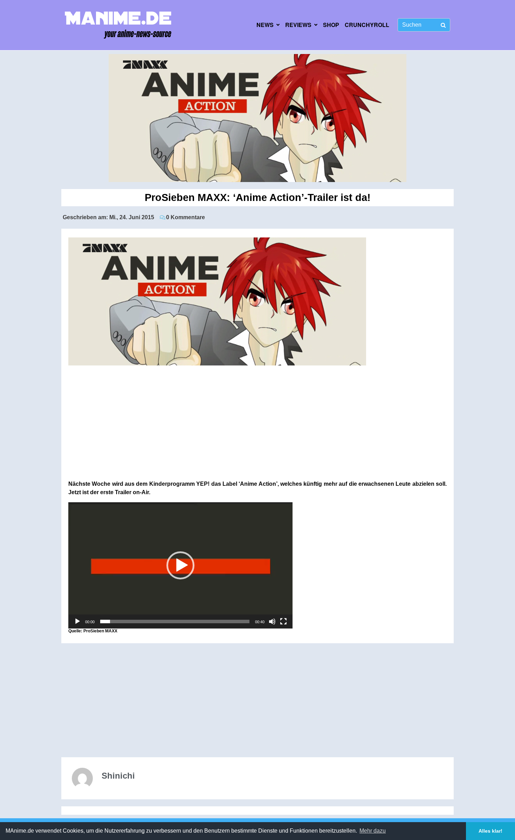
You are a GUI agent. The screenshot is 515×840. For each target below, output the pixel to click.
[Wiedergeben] (77, 621)
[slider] (174, 621)
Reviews (298, 25)
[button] (180, 565)
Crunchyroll (367, 25)
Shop (331, 25)
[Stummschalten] (272, 621)
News (265, 25)
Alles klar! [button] (490, 831)
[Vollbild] (283, 621)
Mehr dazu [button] (372, 831)
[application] (180, 565)
